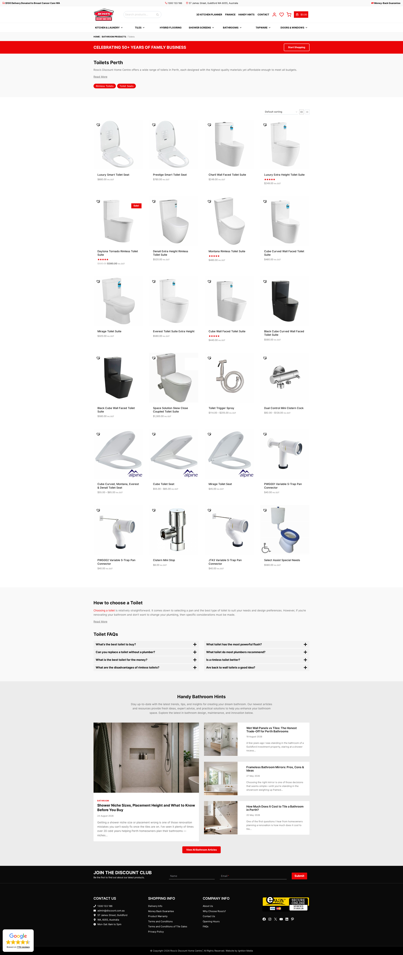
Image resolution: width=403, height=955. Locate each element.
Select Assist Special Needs (282, 560)
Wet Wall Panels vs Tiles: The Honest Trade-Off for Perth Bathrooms (271, 729)
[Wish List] (281, 14)
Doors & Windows (292, 27)
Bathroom (103, 800)
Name (173, 875)
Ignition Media (245, 950)
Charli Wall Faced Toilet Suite (227, 174)
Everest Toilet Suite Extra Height (173, 331)
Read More (100, 76)
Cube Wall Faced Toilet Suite (227, 331)
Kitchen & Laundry (107, 27)
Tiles (138, 27)
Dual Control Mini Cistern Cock (284, 408)
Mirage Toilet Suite (109, 331)
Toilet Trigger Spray (221, 408)
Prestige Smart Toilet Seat (170, 174)
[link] (301, 14)
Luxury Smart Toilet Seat (113, 174)
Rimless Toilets (105, 86)
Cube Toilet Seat (163, 484)
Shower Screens (200, 27)
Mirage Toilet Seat (220, 484)
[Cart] (289, 14)
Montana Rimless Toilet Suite (227, 251)
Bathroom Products (114, 36)
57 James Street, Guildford (112, 915)
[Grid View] (301, 112)
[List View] (307, 112)
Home (97, 36)
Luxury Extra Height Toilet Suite (284, 174)
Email (225, 875)
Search (158, 14)
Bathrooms (230, 27)
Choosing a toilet (104, 610)
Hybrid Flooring (171, 27)
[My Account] (274, 14)
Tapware (261, 27)
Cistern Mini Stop (164, 560)
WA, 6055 (102, 919)
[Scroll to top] (395, 943)
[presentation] (146, 758)
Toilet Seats (126, 86)
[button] (18, 940)
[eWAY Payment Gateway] (285, 904)
